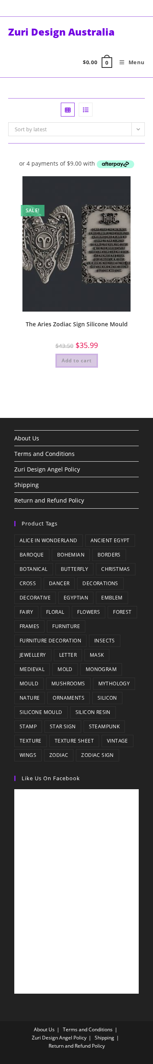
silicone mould (41, 712)
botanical (34, 569)
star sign (63, 726)
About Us (26, 438)
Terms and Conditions (44, 454)
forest (122, 611)
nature (30, 697)
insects (104, 640)
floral (55, 611)
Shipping (26, 485)
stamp (28, 726)
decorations (100, 583)
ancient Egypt (110, 540)
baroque (32, 554)
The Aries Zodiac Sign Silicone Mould (77, 324)
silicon (107, 697)
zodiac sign (97, 755)
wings (28, 755)
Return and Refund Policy (49, 500)
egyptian (76, 597)
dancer (59, 583)
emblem (111, 597)
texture (31, 740)
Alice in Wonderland (49, 540)
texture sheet (74, 740)
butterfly (75, 569)
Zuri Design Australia (61, 31)
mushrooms (68, 683)
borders (109, 554)
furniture (66, 626)
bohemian (70, 554)
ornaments (68, 697)
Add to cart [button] (77, 360)
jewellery (33, 654)
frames (29, 626)
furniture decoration (50, 640)
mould (29, 683)
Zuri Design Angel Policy (47, 469)
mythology (114, 683)
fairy (26, 611)
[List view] (86, 110)
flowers (88, 611)
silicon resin (93, 712)
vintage (117, 740)
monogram (101, 669)
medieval (32, 669)
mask (97, 654)
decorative (35, 597)
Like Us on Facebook (51, 778)
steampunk (104, 726)
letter (68, 654)
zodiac (58, 755)
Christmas (115, 569)
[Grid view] (68, 110)
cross (28, 583)
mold (65, 669)
